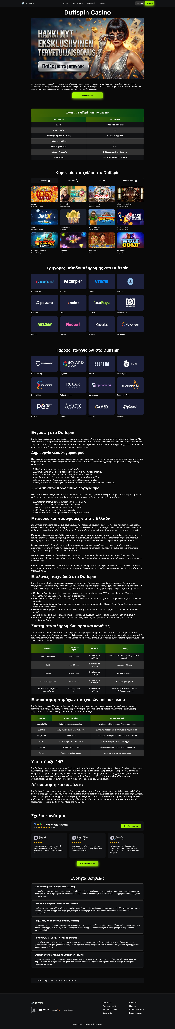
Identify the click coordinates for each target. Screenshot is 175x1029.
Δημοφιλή (43, 180)
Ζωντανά (71, 180)
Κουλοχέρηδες (128, 180)
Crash (100, 180)
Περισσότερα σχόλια (87, 863)
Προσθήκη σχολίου (131, 826)
